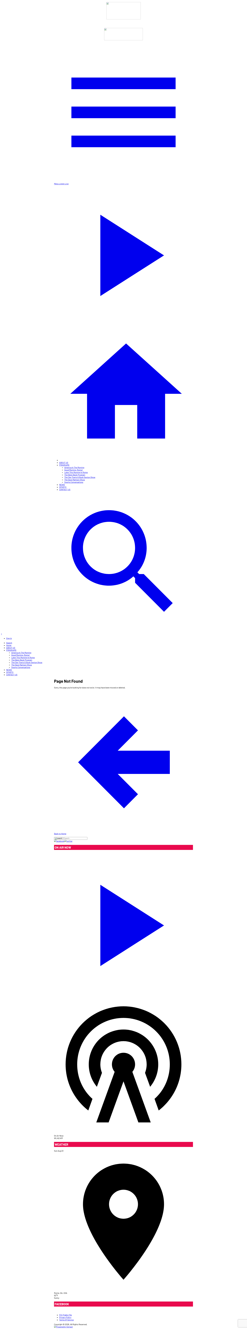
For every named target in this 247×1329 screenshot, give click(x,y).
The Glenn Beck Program (74, 475)
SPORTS (62, 487)
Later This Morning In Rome (76, 472)
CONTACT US (64, 489)
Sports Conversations (73, 482)
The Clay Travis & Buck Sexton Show (79, 477)
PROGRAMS (64, 465)
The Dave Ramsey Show (74, 479)
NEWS (62, 484)
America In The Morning (74, 467)
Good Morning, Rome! (73, 470)
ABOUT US (63, 462)
